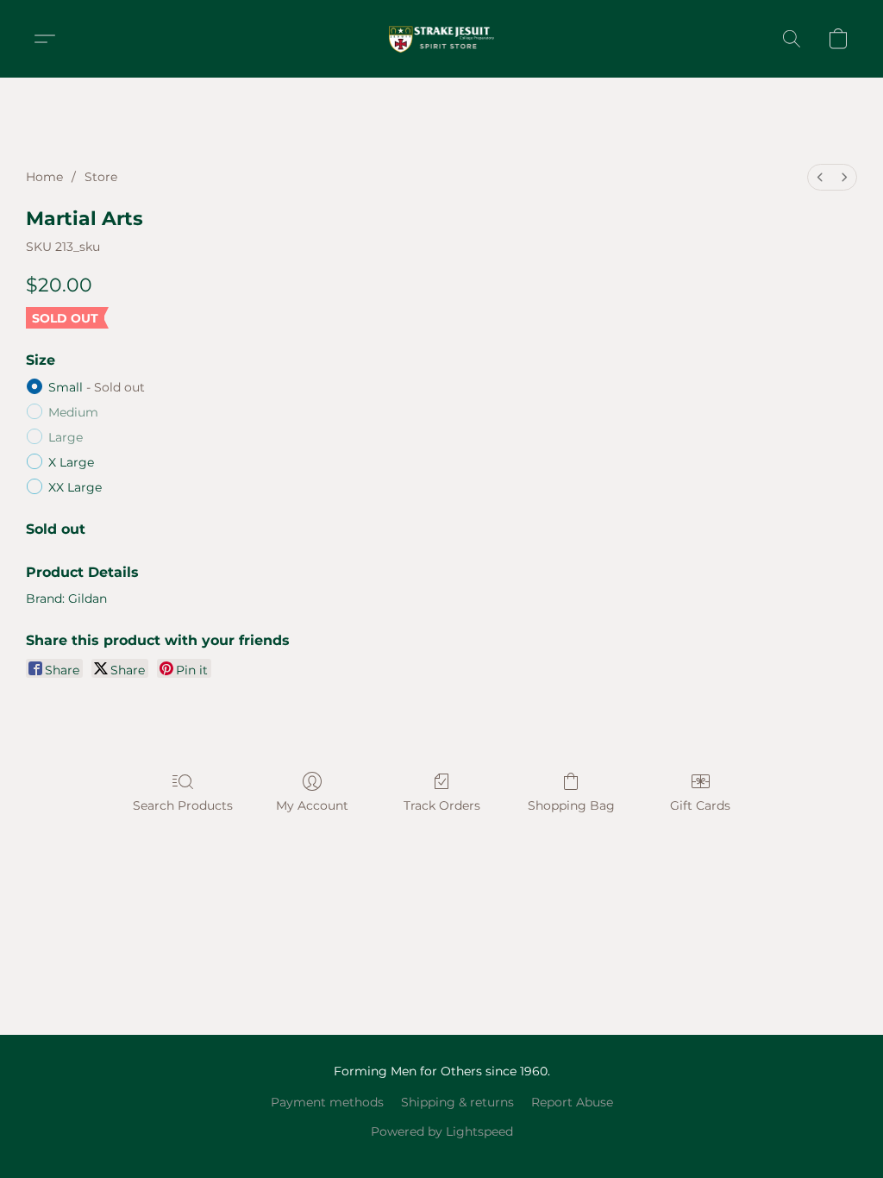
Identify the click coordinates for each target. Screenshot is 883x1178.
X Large (71, 462)
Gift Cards (700, 805)
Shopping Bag (571, 805)
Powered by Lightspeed (442, 1131)
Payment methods (327, 1102)
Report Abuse (572, 1102)
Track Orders (442, 805)
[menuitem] (820, 177)
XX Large (75, 487)
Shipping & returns (457, 1102)
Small (96, 387)
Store (101, 177)
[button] (442, 39)
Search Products (183, 805)
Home (44, 177)
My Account (312, 805)
